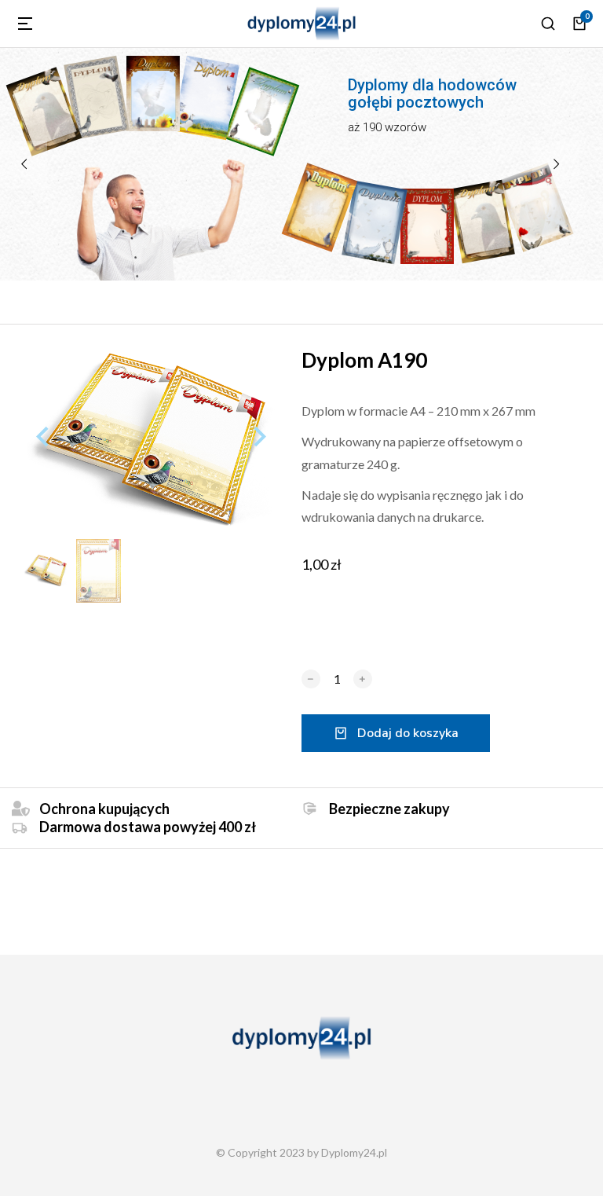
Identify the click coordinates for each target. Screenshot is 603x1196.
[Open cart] (579, 23)
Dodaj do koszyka (408, 733)
